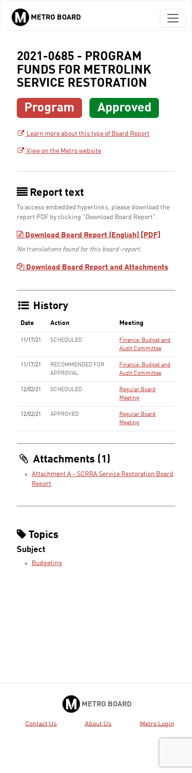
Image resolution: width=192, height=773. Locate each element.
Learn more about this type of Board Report (87, 134)
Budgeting (47, 563)
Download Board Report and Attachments (96, 267)
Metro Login (157, 723)
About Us (98, 723)
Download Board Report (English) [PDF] (91, 235)
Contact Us (41, 723)
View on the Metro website (63, 151)
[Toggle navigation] (173, 18)
